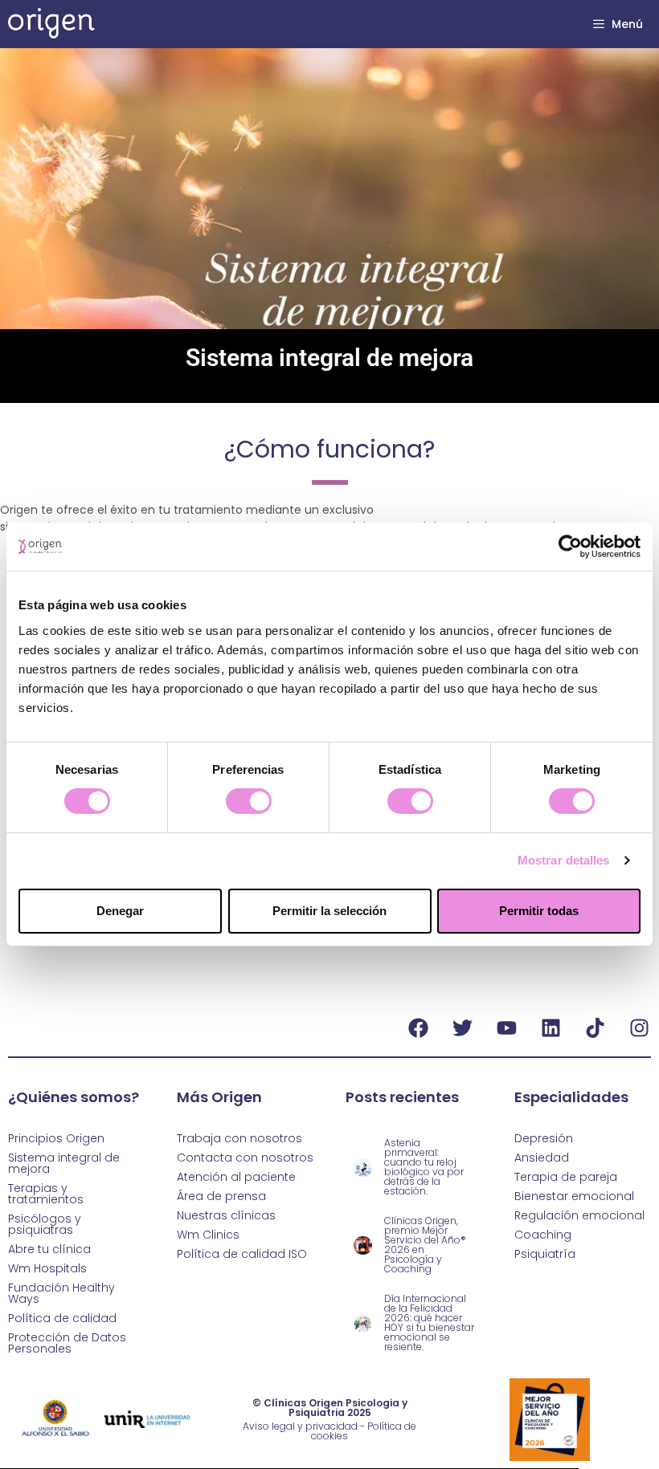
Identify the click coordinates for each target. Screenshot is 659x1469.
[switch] (249, 801)
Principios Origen (56, 1138)
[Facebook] (418, 1028)
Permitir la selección (329, 911)
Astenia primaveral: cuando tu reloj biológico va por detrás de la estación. (424, 1167)
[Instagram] (639, 1028)
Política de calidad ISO (242, 1254)
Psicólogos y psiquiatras (44, 1224)
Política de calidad (62, 1318)
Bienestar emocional (574, 1196)
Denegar (120, 911)
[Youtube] (506, 1028)
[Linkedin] (550, 1028)
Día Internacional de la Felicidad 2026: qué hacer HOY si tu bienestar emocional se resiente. (429, 1322)
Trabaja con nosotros (239, 1138)
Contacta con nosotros (245, 1158)
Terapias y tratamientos (46, 1193)
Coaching (542, 1235)
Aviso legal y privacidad (300, 1426)
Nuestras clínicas (226, 1215)
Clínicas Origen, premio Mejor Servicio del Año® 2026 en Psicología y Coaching (425, 1245)
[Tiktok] (595, 1028)
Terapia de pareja (565, 1177)
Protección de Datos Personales (67, 1343)
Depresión (543, 1138)
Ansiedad (541, 1158)
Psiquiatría (544, 1254)
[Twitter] (462, 1028)
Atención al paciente (236, 1177)
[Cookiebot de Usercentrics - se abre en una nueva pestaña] (570, 547)
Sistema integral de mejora (64, 1163)
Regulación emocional (579, 1215)
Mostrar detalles (564, 860)
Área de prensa (221, 1196)
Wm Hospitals (47, 1268)
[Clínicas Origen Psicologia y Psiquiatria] (51, 24)
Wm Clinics (208, 1235)
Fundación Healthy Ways (61, 1293)
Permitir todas (539, 911)
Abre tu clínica (49, 1249)
